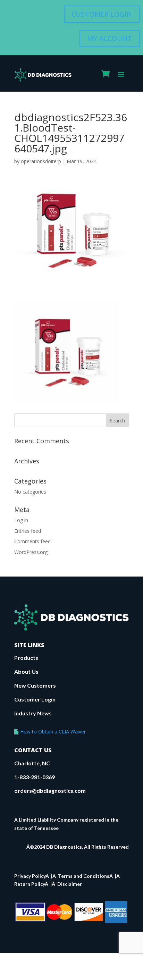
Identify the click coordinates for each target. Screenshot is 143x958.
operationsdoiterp (41, 161)
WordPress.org (31, 552)
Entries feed (27, 531)
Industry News (33, 713)
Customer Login (35, 699)
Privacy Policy (29, 876)
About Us (26, 671)
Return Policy (29, 884)
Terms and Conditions (83, 876)
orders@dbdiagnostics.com (50, 790)
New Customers (35, 685)
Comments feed (32, 541)
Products (26, 657)
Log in (21, 520)
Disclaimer (69, 884)
